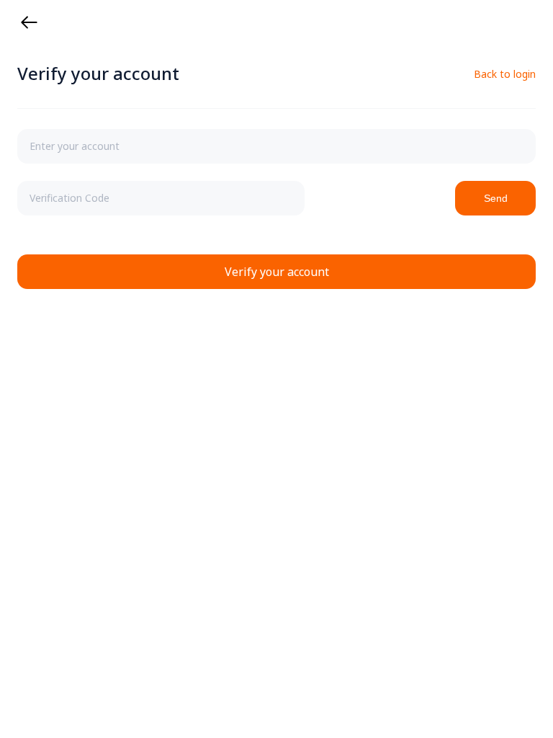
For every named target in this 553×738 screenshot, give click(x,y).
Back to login (505, 74)
